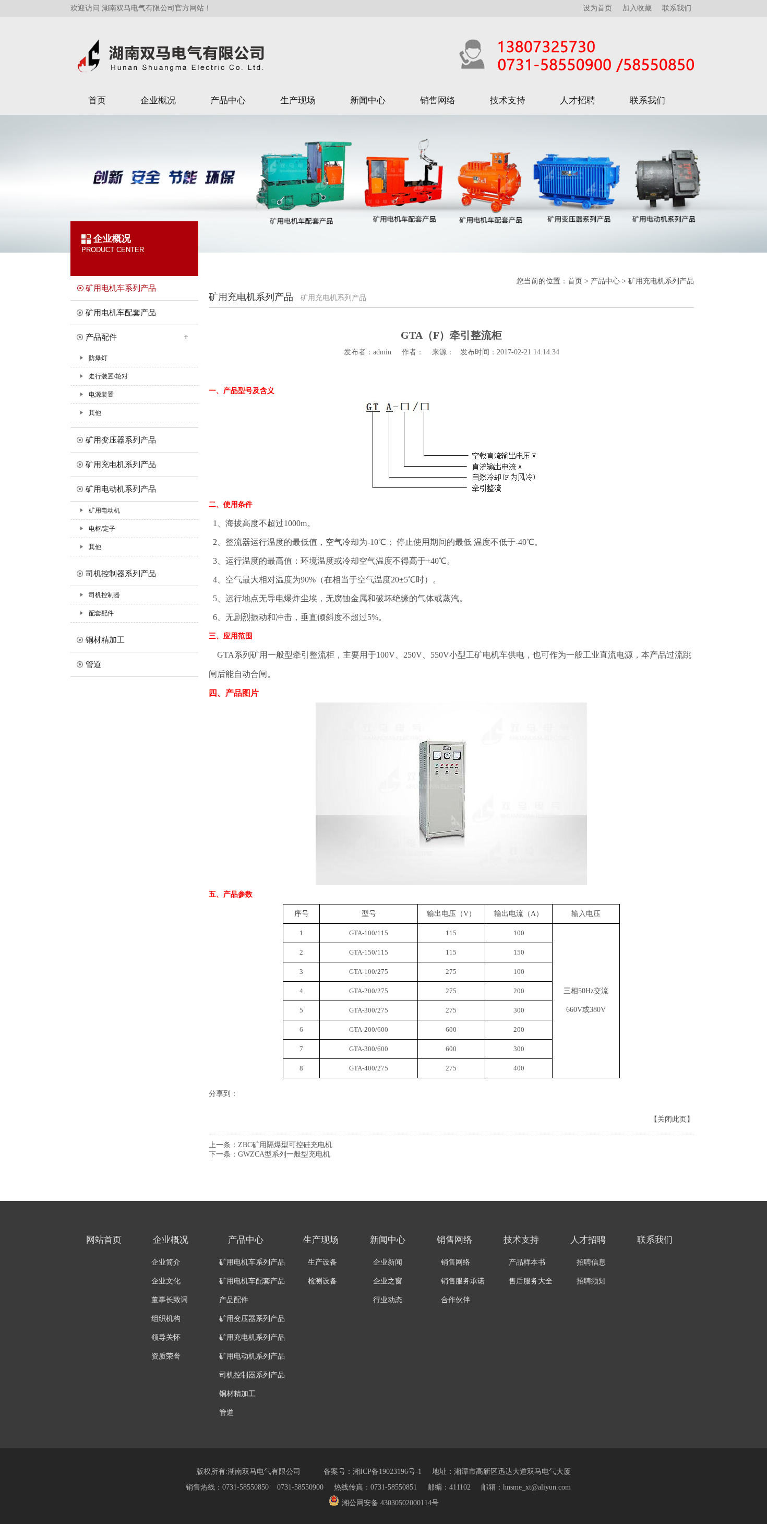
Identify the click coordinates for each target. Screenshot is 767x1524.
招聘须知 (591, 1281)
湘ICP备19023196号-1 (387, 1471)
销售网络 (438, 100)
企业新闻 (387, 1262)
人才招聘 (577, 100)
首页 (97, 100)
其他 (95, 412)
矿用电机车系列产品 (121, 288)
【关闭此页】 (672, 1119)
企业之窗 (387, 1281)
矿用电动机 (104, 510)
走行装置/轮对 (108, 376)
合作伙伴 (455, 1300)
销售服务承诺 (463, 1281)
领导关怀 (166, 1337)
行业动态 (387, 1300)
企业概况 (158, 100)
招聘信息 (591, 1262)
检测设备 (322, 1281)
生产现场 (298, 100)
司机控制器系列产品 (121, 573)
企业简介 (166, 1262)
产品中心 (228, 100)
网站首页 (104, 1240)
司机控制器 (104, 595)
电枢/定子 (102, 528)
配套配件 (101, 613)
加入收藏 (637, 7)
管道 (93, 664)
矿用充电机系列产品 (121, 464)
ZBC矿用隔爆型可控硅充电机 (285, 1145)
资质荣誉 (166, 1356)
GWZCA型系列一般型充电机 (284, 1154)
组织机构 (166, 1319)
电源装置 (101, 394)
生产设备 (322, 1262)
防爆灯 (98, 358)
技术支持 (507, 100)
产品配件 (101, 337)
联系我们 (676, 7)
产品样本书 (527, 1262)
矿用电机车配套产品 (121, 312)
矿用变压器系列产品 (121, 440)
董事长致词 (169, 1300)
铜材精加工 (105, 640)
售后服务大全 (531, 1281)
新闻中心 (368, 100)
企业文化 (166, 1281)
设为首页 (597, 7)
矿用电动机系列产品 (121, 489)
